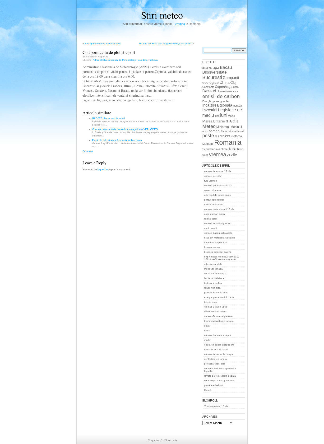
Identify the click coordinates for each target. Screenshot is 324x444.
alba (205, 68)
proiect (224, 136)
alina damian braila (214, 214)
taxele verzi (210, 302)
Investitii (209, 110)
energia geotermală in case (219, 297)
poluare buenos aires (215, 292)
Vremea (180, 24)
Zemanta (88, 151)
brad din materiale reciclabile (219, 237)
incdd (207, 340)
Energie (206, 101)
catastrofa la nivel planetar (218, 316)
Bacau (226, 67)
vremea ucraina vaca (215, 306)
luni (223, 115)
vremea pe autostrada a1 (218, 185)
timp (240, 149)
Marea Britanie (213, 121)
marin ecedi (210, 228)
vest (205, 155)
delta (236, 86)
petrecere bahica (213, 385)
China (224, 82)
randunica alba (212, 287)
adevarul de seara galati (217, 195)
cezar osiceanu (212, 190)
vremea (217, 154)
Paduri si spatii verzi (232, 131)
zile (234, 154)
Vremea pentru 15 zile (216, 406)
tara (232, 148)
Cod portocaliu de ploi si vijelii (109, 52)
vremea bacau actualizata (218, 233)
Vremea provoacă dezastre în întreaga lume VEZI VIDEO (125, 129)
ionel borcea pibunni (215, 242)
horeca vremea (212, 247)
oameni (214, 131)
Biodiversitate (214, 72)
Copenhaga (223, 87)
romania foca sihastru (216, 349)
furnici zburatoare (213, 204)
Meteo (209, 126)
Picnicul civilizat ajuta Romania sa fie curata (117, 140)
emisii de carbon (221, 96)
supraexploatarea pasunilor (219, 380)
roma (207, 330)
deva (207, 325)
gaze (215, 101)
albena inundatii (213, 264)
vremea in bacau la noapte (219, 354)
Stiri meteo (162, 15)
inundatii (142, 60)
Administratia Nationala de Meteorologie (114, 60)
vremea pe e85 (212, 176)
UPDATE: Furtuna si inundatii (108, 118)
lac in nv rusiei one (214, 278)
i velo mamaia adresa (215, 311)
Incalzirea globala (217, 105)
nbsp (205, 131)
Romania (227, 142)
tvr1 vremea (210, 180)
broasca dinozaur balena (217, 252)
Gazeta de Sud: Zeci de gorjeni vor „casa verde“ (165, 43)
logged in (102, 169)
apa (216, 67)
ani (210, 67)
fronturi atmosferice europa (219, 321)
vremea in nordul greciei (217, 223)
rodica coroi (210, 218)
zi (228, 154)
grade (224, 101)
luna (217, 115)
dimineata (222, 91)
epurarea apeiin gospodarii (219, 344)
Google (208, 390)
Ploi (217, 136)
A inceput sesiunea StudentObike (102, 43)
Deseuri (209, 91)
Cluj (233, 82)
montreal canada (213, 268)
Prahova (153, 60)
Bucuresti (212, 77)
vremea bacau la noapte (217, 335)
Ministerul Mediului (229, 127)
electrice (233, 91)
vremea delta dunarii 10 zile (219, 209)
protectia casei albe (215, 363)
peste (208, 135)
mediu (233, 120)
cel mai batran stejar (215, 273)
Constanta (208, 86)
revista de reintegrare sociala (220, 375)
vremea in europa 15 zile (217, 171)
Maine (231, 115)
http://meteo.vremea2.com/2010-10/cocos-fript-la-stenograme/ (222, 258)
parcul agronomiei (214, 199)
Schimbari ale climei (215, 149)
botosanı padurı (213, 283)
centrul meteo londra (215, 359)
